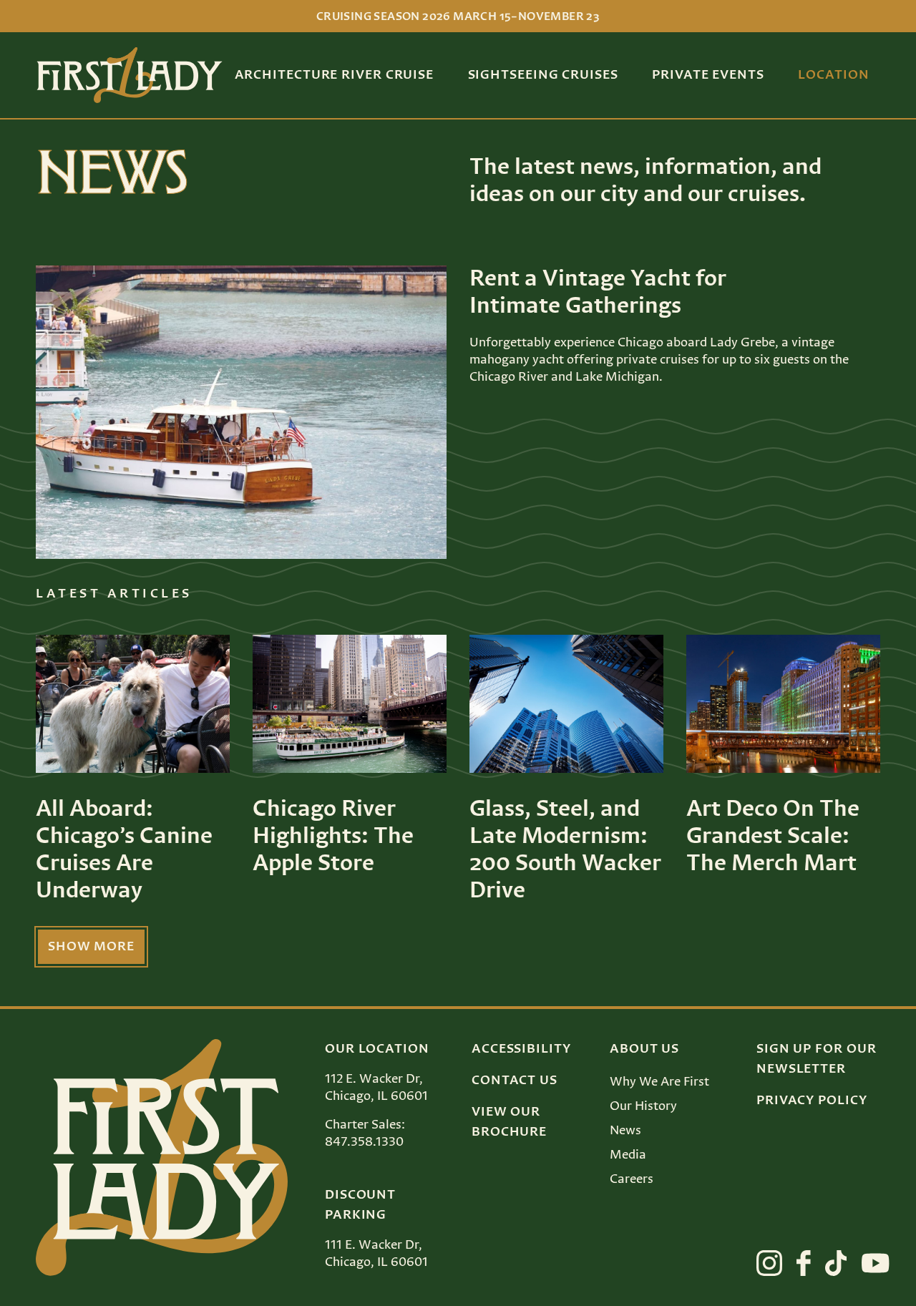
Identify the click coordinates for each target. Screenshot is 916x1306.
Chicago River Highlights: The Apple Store (333, 836)
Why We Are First (659, 1082)
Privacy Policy (811, 1100)
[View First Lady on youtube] (875, 1263)
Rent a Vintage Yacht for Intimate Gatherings (597, 293)
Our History (643, 1106)
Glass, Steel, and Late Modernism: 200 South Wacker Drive (565, 850)
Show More (91, 946)
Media (628, 1155)
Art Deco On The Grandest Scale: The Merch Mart (772, 836)
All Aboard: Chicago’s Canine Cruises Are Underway (124, 850)
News (625, 1130)
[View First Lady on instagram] (769, 1263)
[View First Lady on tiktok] (836, 1263)
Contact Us (514, 1080)
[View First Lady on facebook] (803, 1263)
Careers (631, 1179)
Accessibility (521, 1049)
